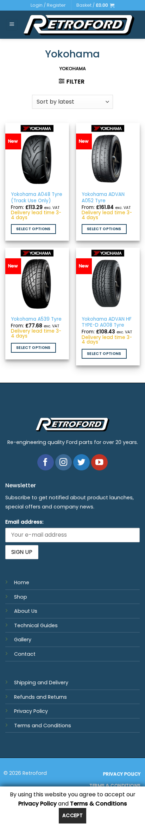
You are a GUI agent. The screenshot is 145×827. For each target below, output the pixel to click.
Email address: (24, 521)
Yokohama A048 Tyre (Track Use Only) (36, 197)
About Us (25, 611)
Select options (33, 229)
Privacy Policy (31, 711)
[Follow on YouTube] (99, 462)
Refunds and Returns (40, 697)
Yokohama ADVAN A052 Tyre (103, 197)
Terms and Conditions (42, 725)
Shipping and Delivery (41, 682)
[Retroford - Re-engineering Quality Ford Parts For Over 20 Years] (78, 25)
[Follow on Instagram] (63, 462)
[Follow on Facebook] (45, 462)
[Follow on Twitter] (81, 462)
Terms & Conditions (98, 804)
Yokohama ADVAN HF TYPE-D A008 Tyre (107, 322)
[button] (95, 5)
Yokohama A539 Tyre (36, 319)
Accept (72, 815)
